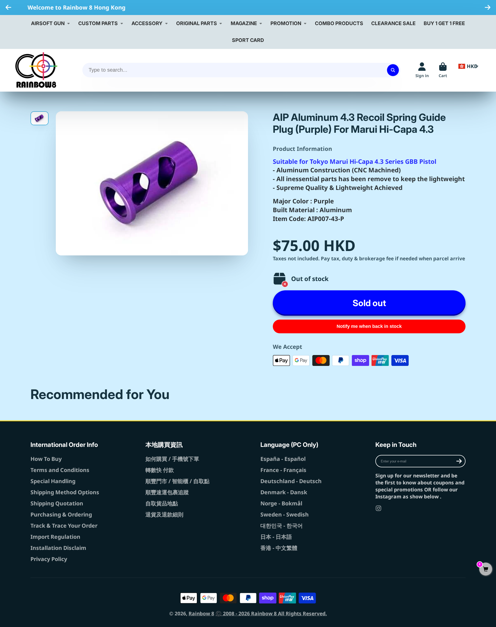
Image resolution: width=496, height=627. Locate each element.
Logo (36, 70)
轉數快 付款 (159, 470)
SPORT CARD (248, 40)
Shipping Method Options (64, 492)
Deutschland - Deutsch (291, 481)
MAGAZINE (244, 23)
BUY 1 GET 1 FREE (444, 23)
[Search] (393, 70)
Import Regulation (55, 536)
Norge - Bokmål (281, 503)
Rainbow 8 (201, 613)
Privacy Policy (48, 559)
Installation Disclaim (58, 547)
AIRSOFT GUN (48, 23)
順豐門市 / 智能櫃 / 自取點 (177, 481)
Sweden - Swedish (284, 514)
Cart (443, 70)
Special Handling (52, 481)
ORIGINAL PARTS (196, 23)
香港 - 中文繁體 (278, 547)
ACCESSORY (146, 23)
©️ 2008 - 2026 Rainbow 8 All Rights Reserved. (271, 613)
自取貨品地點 (161, 503)
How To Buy (46, 458)
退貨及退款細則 (164, 514)
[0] (485, 569)
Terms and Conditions (59, 470)
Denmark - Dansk (283, 492)
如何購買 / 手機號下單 (172, 458)
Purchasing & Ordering (61, 514)
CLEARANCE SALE (393, 23)
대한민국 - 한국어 (281, 525)
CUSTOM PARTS (98, 23)
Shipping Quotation (56, 503)
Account (422, 70)
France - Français (283, 470)
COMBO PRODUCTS (339, 23)
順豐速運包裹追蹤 (167, 492)
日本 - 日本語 (276, 536)
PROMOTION (285, 23)
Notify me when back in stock (369, 326)
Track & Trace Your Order (63, 525)
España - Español (283, 458)
